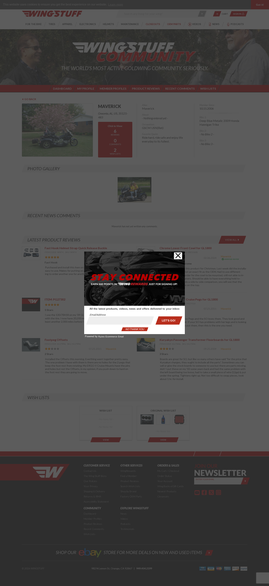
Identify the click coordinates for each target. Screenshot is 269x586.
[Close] (178, 255)
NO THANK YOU (135, 329)
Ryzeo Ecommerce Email (111, 336)
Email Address (97, 314)
